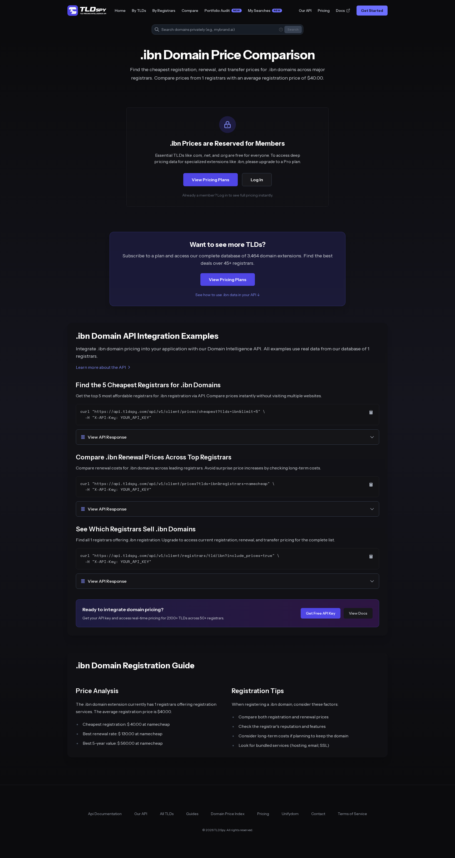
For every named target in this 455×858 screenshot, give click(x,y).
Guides (192, 813)
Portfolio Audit (222, 10)
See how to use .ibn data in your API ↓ (227, 294)
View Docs (358, 613)
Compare (190, 10)
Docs (340, 10)
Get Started (372, 10)
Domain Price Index (228, 813)
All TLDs (167, 813)
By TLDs (139, 10)
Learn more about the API (101, 367)
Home (120, 10)
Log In (257, 179)
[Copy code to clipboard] (371, 412)
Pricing (324, 10)
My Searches (264, 10)
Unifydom (290, 813)
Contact (318, 813)
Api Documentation (105, 813)
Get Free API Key (320, 613)
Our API (305, 10)
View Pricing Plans (210, 179)
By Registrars (163, 10)
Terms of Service (352, 813)
